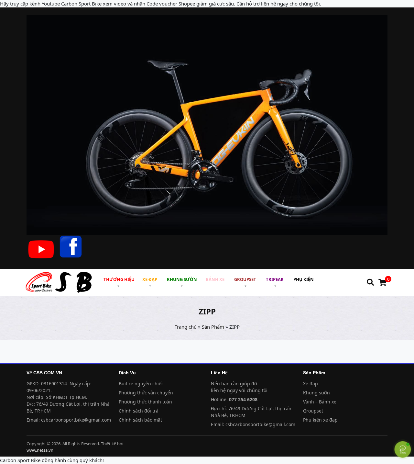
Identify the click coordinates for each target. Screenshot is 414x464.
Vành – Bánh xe (319, 402)
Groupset (313, 411)
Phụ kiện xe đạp (320, 420)
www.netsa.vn (40, 450)
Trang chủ (186, 326)
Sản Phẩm (213, 326)
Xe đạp (310, 383)
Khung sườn (316, 393)
